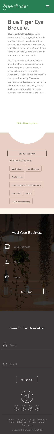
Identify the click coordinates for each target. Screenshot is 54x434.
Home (10, 419)
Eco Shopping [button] (33, 169)
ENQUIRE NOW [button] (27, 153)
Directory (42, 419)
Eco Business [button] (17, 169)
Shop (32, 419)
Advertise (22, 422)
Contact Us (27, 425)
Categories (21, 419)
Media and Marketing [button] (21, 201)
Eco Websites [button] (17, 177)
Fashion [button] (28, 193)
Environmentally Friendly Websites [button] (26, 185)
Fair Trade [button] (16, 193)
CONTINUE (27, 291)
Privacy (32, 422)
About (41, 422)
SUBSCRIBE (27, 380)
